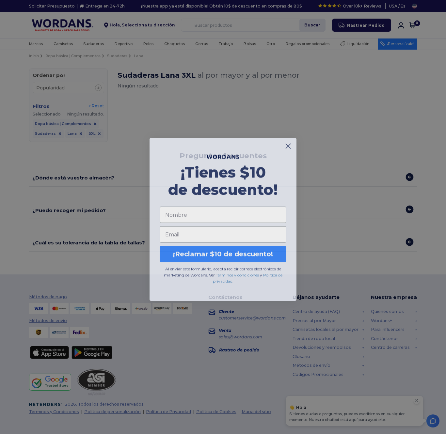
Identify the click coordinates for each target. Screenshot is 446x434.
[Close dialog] (288, 143)
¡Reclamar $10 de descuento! (223, 252)
